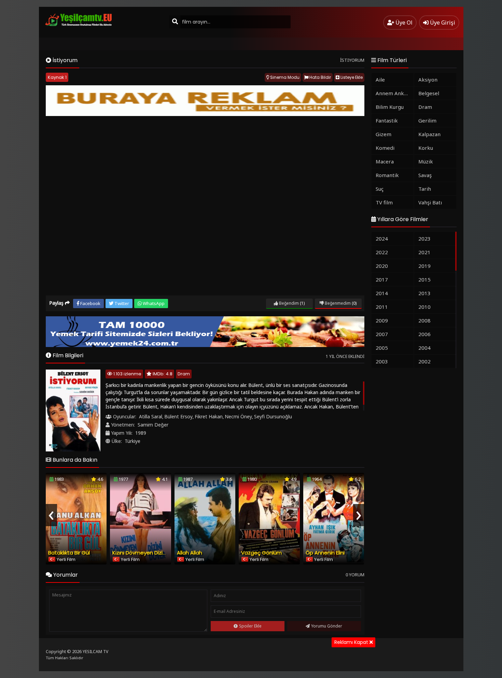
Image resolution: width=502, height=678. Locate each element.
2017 (382, 279)
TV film (384, 202)
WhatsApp (153, 303)
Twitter (121, 303)
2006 (424, 334)
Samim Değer (153, 424)
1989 (140, 433)
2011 (382, 306)
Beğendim (288, 303)
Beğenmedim (337, 303)
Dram (184, 374)
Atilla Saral (150, 416)
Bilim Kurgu (390, 106)
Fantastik (387, 120)
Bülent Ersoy (178, 416)
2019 (424, 265)
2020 (382, 265)
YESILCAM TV (95, 651)
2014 (382, 293)
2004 (424, 347)
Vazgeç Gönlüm (261, 552)
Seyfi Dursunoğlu (273, 416)
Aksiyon (427, 79)
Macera (385, 161)
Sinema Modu (284, 77)
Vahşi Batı (430, 202)
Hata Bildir (319, 77)
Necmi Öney (238, 416)
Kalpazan (429, 134)
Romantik (387, 175)
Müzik (425, 161)
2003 (382, 361)
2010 (424, 306)
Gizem (383, 134)
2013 (424, 293)
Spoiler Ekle (250, 626)
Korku (425, 147)
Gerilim (427, 120)
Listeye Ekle (351, 77)
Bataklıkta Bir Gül (69, 552)
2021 (424, 252)
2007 (382, 334)
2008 (424, 320)
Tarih (424, 188)
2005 (382, 347)
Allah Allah (189, 552)
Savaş (425, 175)
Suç (380, 188)
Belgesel (428, 93)
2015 (424, 279)
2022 (382, 252)
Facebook (89, 303)
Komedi (385, 147)
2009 (382, 320)
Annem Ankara (394, 93)
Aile (380, 79)
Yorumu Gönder (326, 626)
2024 (382, 238)
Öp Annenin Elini (325, 552)
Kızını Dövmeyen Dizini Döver (147, 552)
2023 (424, 238)
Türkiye (132, 441)
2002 (424, 361)
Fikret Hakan (209, 416)
